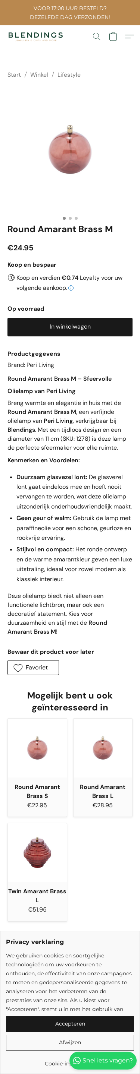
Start (14, 75)
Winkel (39, 75)
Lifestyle (69, 75)
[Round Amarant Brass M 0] (70, 149)
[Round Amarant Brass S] (37, 748)
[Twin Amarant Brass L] (37, 852)
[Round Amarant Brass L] (103, 748)
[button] (37, 36)
